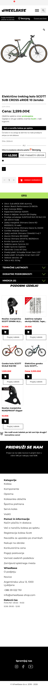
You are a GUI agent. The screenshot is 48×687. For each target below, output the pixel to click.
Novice (8, 577)
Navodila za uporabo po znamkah (23, 538)
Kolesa (8, 483)
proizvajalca (27, 116)
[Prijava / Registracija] (9, 3)
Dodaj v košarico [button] (5, 332)
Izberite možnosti (5, 376)
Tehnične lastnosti (15, 267)
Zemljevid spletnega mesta (19, 563)
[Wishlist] (5, 3)
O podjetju (10, 571)
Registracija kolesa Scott (18, 532)
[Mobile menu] (37, 10)
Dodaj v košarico (32, 180)
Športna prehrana (14, 504)
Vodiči (7, 514)
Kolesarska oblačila (15, 499)
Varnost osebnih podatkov (19, 558)
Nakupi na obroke (14, 543)
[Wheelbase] (14, 10)
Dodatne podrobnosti (17, 274)
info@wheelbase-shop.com (19, 595)
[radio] (4, 169)
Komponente (11, 489)
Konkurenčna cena (15, 548)
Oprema (8, 494)
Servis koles (10, 509)
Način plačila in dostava (17, 522)
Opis (24, 195)
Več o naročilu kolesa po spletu (18, 128)
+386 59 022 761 (13, 590)
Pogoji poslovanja (14, 553)
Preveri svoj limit (40, 18)
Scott (33, 119)
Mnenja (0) (9, 280)
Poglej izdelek (13, 337)
